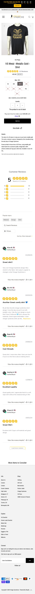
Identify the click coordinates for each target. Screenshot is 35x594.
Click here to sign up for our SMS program (11, 554)
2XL (14, 89)
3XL (20, 89)
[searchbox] (17, 225)
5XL (17, 93)
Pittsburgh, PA (4, 500)
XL (8, 89)
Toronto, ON (4, 502)
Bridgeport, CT (4, 494)
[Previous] (4, 26)
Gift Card (20, 483)
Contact (3, 485)
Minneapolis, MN (5, 505)
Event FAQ (17, 5)
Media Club (3, 523)
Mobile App (3, 526)
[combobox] (24, 236)
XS (8, 84)
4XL (26, 89)
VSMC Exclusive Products (24, 497)
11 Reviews (23, 71)
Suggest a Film (4, 531)
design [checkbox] (13, 220)
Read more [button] (26, 319)
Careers (3, 483)
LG (26, 84)
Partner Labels (21, 488)
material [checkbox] (6, 220)
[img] (7, 71)
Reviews (3, 529)
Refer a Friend (4, 534)
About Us (3, 480)
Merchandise (21, 485)
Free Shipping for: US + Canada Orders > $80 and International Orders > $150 (17, 9)
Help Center (4, 491)
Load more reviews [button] (17, 448)
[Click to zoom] (30, 26)
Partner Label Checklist (6, 520)
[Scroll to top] (31, 590)
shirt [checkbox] (19, 220)
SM (14, 84)
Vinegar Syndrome (22, 491)
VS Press (20, 494)
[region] (17, 186)
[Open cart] (33, 17)
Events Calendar (5, 488)
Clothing (19, 480)
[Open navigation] (5, 16)
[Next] (9, 26)
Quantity (17, 101)
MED (20, 84)
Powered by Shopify (24, 590)
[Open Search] (29, 17)
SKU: (10, 98)
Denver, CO (4, 497)
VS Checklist (4, 517)
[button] (26, 280)
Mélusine (3, 537)
